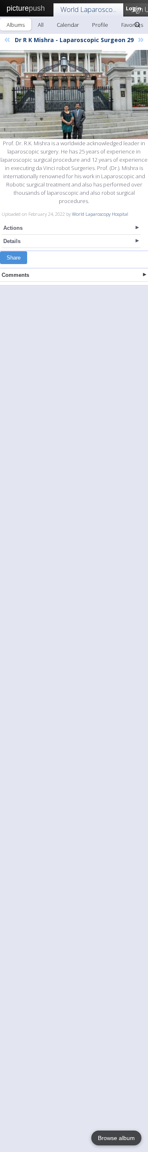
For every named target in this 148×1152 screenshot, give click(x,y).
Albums (16, 24)
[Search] (137, 24)
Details (12, 241)
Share (14, 258)
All (41, 24)
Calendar (68, 24)
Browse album (116, 1138)
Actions (13, 228)
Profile (100, 24)
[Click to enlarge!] (74, 94)
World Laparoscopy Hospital (100, 214)
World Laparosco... (88, 9)
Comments (15, 275)
